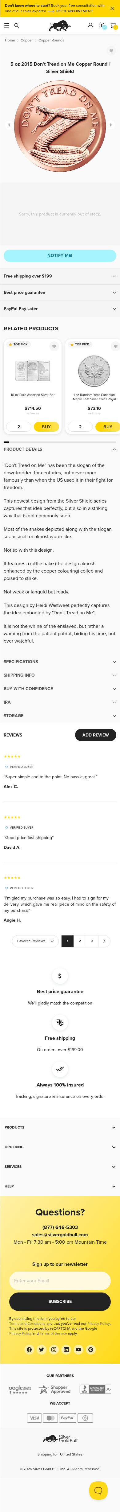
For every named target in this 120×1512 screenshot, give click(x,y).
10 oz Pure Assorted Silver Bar (33, 395)
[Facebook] (29, 1350)
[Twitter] (41, 1350)
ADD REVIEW (95, 735)
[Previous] (9, 125)
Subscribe (60, 1301)
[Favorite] (111, 51)
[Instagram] (54, 1350)
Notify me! (60, 255)
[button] (60, 276)
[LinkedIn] (66, 1350)
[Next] (110, 125)
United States (71, 1454)
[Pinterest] (91, 1350)
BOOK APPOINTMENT (74, 11)
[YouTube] (78, 1350)
